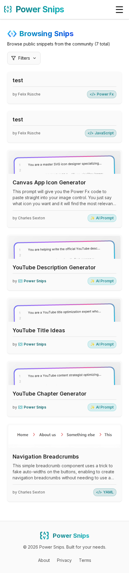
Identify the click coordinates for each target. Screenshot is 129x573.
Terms (85, 560)
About (44, 560)
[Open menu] (119, 10)
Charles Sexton (31, 218)
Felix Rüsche (29, 94)
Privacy (64, 560)
